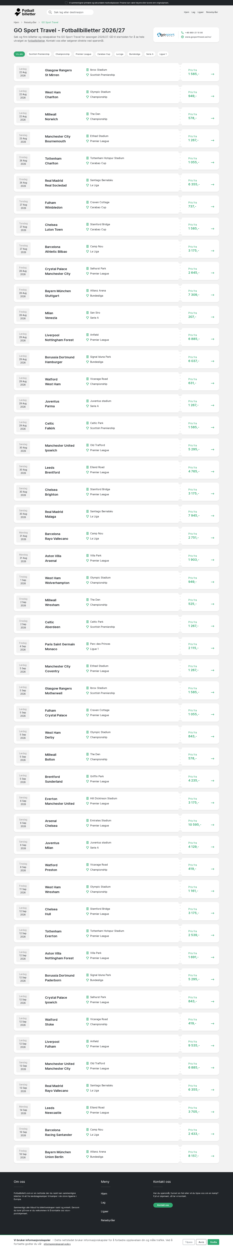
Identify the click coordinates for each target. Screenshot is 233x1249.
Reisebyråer (212, 12)
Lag (193, 12)
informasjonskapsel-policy (57, 1244)
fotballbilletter (36, 40)
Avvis (201, 1242)
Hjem (186, 12)
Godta (213, 1242)
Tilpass (188, 1242)
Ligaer (201, 12)
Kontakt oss (163, 1205)
